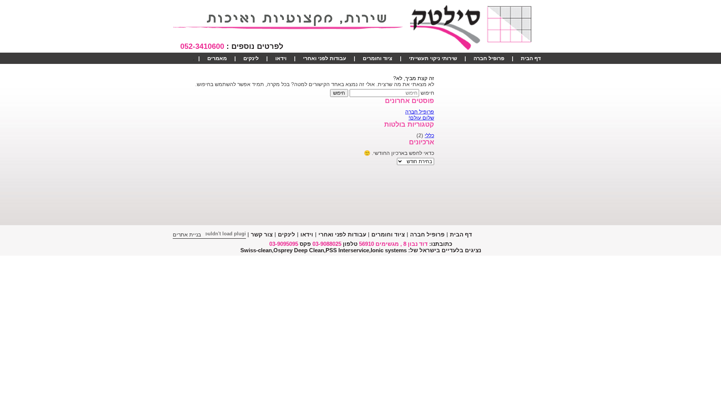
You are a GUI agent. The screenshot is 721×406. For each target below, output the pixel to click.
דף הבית (531, 58)
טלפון (350, 244)
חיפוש (427, 93)
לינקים (251, 58)
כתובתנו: (440, 244)
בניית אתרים (187, 235)
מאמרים (217, 58)
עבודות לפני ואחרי (324, 58)
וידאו (281, 58)
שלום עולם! (421, 118)
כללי (429, 135)
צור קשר (531, 70)
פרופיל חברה (489, 58)
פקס (305, 244)
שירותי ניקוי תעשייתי (433, 58)
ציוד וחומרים (377, 58)
